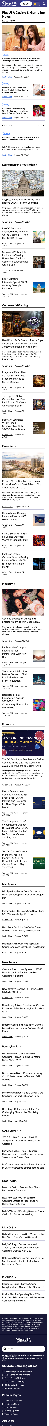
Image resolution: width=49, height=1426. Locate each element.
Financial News (11, 1407)
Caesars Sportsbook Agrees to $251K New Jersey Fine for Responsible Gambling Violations (22, 972)
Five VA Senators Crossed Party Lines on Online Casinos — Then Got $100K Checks (15, 233)
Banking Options (11, 1411)
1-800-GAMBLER (31, 1355)
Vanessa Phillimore (10, 294)
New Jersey (9, 962)
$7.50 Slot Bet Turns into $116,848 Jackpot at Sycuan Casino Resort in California (21, 1140)
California (10, 1130)
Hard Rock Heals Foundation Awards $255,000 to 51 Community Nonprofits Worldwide (15, 701)
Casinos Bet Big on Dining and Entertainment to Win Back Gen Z (21, 620)
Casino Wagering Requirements (18, 1371)
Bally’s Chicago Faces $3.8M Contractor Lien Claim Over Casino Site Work (20, 138)
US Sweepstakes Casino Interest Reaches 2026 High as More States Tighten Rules (21, 59)
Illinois (7, 1227)
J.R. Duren (6, 270)
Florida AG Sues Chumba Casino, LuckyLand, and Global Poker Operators (23, 1285)
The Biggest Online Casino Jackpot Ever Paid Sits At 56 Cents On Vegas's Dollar (14, 400)
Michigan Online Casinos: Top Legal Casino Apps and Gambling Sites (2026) (23, 945)
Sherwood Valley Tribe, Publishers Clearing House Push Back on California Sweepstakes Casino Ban (15, 258)
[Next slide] (43, 126)
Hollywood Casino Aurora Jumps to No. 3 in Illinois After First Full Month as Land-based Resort (23, 1261)
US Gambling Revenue (14, 1385)
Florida (7, 1277)
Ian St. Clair (7, 77)
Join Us (26, 4)
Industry (7, 583)
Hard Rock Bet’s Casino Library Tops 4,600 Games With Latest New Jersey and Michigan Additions (22, 343)
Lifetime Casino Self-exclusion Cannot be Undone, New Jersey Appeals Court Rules (22, 1028)
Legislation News (11, 1404)
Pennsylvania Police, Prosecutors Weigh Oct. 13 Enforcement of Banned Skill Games (22, 1076)
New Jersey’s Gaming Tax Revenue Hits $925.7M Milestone (22, 990)
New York (9, 1180)
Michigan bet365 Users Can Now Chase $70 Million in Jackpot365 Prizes (23, 912)
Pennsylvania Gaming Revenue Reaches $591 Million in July (14, 516)
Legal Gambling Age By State (17, 1375)
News (5, 54)
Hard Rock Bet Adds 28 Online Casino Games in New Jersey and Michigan (22, 929)
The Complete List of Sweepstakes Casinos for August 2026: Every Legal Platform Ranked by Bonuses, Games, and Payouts (15, 829)
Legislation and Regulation (18, 164)
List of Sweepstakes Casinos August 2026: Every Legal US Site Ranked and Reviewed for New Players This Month (14, 799)
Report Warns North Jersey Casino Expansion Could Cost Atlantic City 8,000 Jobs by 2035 (22, 484)
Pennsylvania (10, 1046)
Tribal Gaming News (13, 1400)
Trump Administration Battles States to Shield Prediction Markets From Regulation (15, 676)
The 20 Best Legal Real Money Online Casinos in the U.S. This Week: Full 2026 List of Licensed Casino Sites (23, 762)
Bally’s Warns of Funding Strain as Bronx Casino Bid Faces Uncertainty (23, 1213)
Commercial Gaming (15, 305)
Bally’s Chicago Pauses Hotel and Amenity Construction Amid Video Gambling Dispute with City (20, 1247)
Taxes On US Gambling (14, 1381)
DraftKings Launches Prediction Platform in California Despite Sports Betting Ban (23, 1166)
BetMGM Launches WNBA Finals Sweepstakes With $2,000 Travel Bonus (13, 424)
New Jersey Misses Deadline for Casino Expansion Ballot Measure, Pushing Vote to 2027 (23, 1008)
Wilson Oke (7, 222)
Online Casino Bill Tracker (15, 1378)
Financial (7, 446)
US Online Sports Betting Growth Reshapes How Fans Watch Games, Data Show (15, 110)
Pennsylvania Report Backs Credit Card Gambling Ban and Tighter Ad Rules (22, 1094)
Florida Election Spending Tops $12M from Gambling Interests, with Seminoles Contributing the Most (23, 1297)
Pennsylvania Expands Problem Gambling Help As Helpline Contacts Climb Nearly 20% (21, 1057)
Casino (6, 133)
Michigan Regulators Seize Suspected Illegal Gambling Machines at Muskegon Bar (22, 894)
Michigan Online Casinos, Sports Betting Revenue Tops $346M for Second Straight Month (15, 560)
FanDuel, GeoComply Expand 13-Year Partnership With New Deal (14, 652)
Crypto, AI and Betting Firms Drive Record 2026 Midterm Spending (21, 201)
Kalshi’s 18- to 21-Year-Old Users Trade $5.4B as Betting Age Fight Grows (15, 90)
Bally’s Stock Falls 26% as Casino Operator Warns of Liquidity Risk (15, 537)
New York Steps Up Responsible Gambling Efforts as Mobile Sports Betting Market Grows (20, 1201)
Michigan (7, 884)
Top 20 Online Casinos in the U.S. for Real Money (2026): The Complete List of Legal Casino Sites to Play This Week (14, 859)
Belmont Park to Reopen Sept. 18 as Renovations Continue (21, 1189)
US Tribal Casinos (12, 1388)
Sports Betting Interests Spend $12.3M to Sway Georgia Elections (15, 283)
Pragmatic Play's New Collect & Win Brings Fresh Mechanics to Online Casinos (14, 377)
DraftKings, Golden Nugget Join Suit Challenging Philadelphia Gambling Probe (20, 1112)
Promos (7, 724)
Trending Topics (11, 1414)
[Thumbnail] (23, 183)
